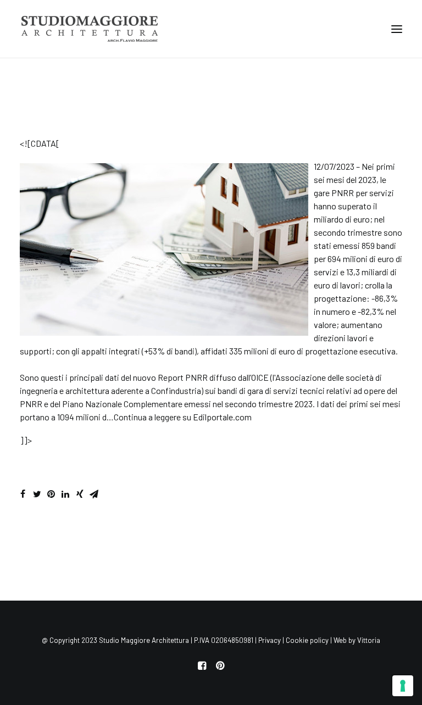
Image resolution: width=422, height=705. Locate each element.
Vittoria (368, 640)
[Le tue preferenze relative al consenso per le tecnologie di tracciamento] (402, 685)
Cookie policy (307, 640)
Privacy (269, 640)
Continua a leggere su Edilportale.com (183, 417)
